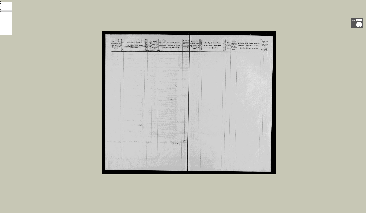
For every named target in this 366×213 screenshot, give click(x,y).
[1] (6, 3)
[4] (6, 8)
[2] (6, 5)
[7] (6, 13)
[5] (6, 9)
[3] (6, 6)
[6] (6, 11)
